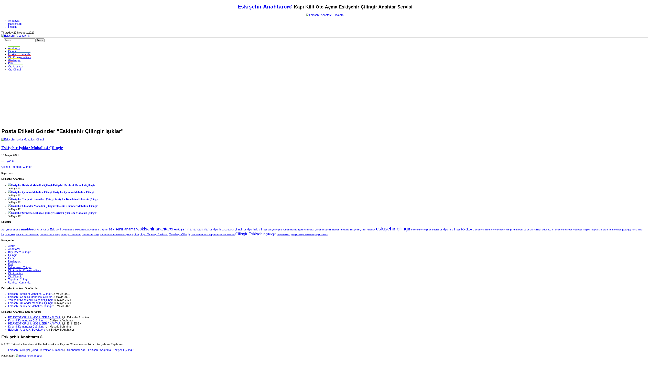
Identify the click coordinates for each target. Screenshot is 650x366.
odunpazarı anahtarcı (27, 234)
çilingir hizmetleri (306, 235)
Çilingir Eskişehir (250, 234)
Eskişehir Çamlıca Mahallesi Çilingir (74, 192)
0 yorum (9, 161)
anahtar (16, 230)
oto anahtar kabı (108, 234)
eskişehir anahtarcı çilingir (226, 229)
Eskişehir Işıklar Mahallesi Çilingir (32, 147)
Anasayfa (13, 20)
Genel (11, 258)
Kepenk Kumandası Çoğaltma (26, 320)
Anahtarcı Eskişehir (49, 229)
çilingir (270, 234)
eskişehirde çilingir (255, 229)
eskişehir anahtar (123, 229)
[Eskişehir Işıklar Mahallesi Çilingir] (23, 139)
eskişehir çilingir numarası (509, 229)
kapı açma (8, 234)
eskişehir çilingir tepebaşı (568, 229)
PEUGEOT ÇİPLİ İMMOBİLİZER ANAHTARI (34, 317)
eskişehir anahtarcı (155, 229)
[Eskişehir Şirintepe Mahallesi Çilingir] (31, 213)
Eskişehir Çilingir (18, 350)
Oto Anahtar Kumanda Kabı (24, 270)
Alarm (11, 246)
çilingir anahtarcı (283, 235)
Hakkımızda (15, 23)
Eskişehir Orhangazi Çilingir (307, 230)
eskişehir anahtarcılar (191, 229)
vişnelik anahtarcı (227, 235)
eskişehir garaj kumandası (281, 230)
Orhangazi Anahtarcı (71, 234)
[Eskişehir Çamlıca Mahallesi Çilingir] (30, 192)
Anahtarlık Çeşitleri (98, 230)
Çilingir (12, 51)
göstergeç (626, 230)
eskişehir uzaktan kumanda (335, 230)
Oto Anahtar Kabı (76, 350)
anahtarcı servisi (82, 230)
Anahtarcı (14, 48)
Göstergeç (14, 60)
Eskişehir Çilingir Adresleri (362, 230)
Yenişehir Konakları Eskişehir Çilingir (77, 199)
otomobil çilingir (124, 234)
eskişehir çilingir (393, 228)
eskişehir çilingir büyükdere (457, 229)
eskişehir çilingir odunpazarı (539, 229)
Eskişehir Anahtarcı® (264, 7)
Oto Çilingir (15, 69)
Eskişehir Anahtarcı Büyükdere (26, 329)
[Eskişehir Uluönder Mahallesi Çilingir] (31, 206)
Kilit (10, 63)
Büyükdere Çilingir (19, 252)
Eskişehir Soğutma (99, 350)
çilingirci (295, 234)
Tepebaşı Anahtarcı (157, 234)
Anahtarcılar (68, 230)
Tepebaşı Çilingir (21, 166)
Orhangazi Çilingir (90, 234)
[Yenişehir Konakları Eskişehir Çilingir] (31, 199)
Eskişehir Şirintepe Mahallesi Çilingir (75, 213)
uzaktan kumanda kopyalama (205, 234)
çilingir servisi (320, 234)
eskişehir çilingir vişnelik (592, 230)
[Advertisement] (325, 97)
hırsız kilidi (637, 230)
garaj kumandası (612, 229)
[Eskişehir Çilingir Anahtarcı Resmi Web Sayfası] (15, 35)
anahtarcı (28, 229)
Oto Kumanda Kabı (19, 57)
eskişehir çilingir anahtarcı (425, 229)
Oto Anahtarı (15, 66)
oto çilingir (140, 234)
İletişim (12, 26)
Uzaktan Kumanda (19, 54)
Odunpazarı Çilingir (50, 234)
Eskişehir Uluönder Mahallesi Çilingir (76, 206)
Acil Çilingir (6, 230)
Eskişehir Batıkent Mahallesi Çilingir (74, 185)
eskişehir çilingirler (485, 229)
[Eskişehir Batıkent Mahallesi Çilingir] (30, 185)
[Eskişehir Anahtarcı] (29, 355)
